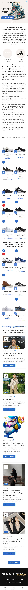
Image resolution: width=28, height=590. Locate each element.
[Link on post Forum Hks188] (14, 383)
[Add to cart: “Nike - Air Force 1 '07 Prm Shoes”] (3, 231)
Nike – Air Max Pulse (7, 195)
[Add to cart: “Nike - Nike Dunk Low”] (3, 313)
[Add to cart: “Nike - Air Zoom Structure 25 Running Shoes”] (15, 231)
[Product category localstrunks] (7, 56)
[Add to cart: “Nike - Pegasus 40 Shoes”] (3, 212)
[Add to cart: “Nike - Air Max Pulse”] (3, 192)
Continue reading (9, 365)
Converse (8, 293)
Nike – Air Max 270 (20, 174)
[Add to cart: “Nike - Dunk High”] (15, 192)
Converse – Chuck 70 (7, 291)
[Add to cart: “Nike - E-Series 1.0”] (15, 212)
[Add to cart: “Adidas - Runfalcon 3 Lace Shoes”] (15, 288)
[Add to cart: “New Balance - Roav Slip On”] (15, 264)
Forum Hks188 (8, 399)
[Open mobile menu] (1, 2)
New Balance (20, 270)
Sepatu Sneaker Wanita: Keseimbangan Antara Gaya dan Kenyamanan (13, 493)
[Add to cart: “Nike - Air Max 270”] (15, 172)
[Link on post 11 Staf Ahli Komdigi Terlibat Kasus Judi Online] (14, 342)
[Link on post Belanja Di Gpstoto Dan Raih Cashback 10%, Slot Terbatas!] (14, 427)
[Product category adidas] (20, 56)
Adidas (20, 294)
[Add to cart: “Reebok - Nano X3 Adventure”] (15, 313)
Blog (6, 346)
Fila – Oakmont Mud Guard (7, 267)
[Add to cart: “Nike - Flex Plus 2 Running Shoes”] (3, 172)
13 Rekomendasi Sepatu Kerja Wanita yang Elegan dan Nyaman (13, 541)
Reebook (20, 318)
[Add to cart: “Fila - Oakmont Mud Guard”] (3, 264)
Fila (7, 268)
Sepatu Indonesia (10, 582)
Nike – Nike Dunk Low (7, 315)
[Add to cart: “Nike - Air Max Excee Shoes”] (3, 151)
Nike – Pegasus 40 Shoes (7, 214)
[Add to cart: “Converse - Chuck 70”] (3, 288)
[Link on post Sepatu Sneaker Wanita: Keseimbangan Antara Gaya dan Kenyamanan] (14, 475)
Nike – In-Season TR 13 (20, 154)
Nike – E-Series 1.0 (20, 214)
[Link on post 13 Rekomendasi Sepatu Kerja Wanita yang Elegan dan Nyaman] (14, 523)
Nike (8, 157)
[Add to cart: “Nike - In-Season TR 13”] (15, 151)
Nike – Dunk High (20, 195)
